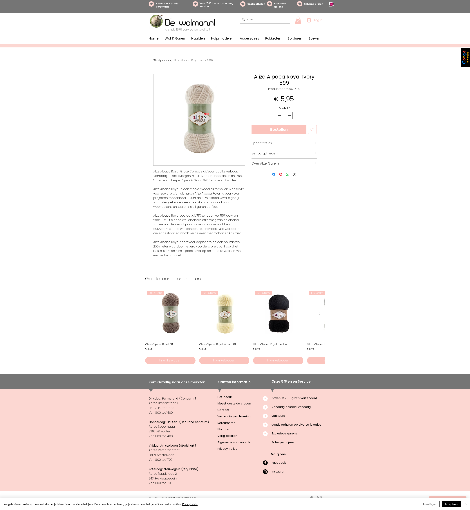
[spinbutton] (284, 115)
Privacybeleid (190, 504)
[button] (298, 20)
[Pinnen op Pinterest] (281, 174)
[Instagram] (265, 471)
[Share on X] (294, 174)
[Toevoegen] (312, 129)
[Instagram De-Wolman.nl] (319, 498)
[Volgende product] (320, 314)
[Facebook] (265, 462)
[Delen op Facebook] (274, 174)
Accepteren (451, 504)
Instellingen (429, 504)
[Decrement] (278, 115)
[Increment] (289, 115)
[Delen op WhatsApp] (287, 174)
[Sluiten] (465, 504)
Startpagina (162, 60)
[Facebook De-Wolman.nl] (311, 498)
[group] (235, 326)
